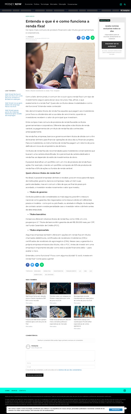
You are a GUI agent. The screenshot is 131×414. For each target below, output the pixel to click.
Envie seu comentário (34, 375)
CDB (85, 271)
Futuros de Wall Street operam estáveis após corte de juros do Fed (36, 322)
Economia (28, 4)
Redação (31, 36)
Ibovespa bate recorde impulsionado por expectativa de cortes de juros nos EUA (84, 298)
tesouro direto (71, 271)
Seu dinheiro (49, 274)
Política (36, 4)
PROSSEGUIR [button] (115, 409)
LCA (91, 271)
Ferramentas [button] (72, 4)
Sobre (7, 390)
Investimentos (58, 271)
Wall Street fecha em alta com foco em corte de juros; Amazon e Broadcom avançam (14, 96)
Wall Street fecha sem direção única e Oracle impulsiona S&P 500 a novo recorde (36, 298)
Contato (22, 390)
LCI (80, 271)
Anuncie (14, 390)
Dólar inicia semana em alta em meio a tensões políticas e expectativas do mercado (60, 322)
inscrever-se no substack (112, 45)
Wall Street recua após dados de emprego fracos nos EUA (13, 104)
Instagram (121, 4)
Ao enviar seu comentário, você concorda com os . (54, 370)
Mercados (53, 4)
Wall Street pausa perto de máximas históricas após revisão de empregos (13, 112)
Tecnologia (45, 4)
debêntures (38, 274)
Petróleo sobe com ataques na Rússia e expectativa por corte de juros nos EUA (60, 298)
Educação (62, 4)
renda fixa (47, 271)
